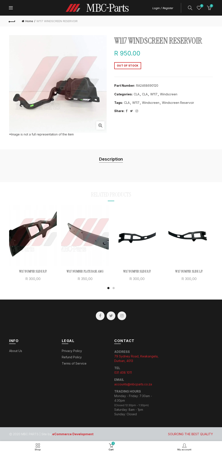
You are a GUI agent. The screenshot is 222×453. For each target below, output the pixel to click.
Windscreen (168, 94)
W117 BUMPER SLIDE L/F (189, 271)
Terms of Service (74, 363)
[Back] (12, 21)
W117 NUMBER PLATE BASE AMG (85, 271)
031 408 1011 (123, 372)
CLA (136, 94)
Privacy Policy (72, 351)
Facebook (100, 315)
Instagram (122, 315)
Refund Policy (72, 357)
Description (111, 159)
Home (29, 21)
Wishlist (201, 6)
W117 (153, 94)
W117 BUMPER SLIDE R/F (33, 271)
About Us (15, 351)
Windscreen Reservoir (178, 102)
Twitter (111, 315)
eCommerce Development (72, 434)
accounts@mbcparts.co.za (133, 384)
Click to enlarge (100, 125)
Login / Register (162, 8)
